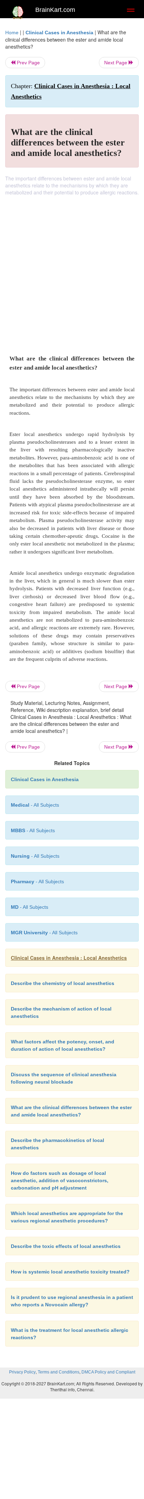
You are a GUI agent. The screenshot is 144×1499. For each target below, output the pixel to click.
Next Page (116, 62)
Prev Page (27, 62)
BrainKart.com (55, 9)
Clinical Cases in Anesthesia (59, 32)
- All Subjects (29, 907)
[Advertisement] (72, 271)
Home (12, 32)
